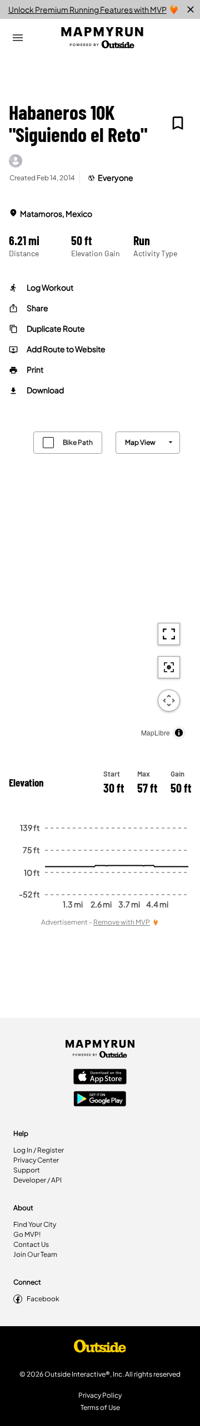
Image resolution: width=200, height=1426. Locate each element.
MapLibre (155, 732)
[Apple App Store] (100, 1078)
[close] (190, 9)
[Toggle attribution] (179, 732)
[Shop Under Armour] (100, 1348)
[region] (100, 582)
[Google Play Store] (100, 1100)
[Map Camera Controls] (169, 700)
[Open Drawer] (17, 37)
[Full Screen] (169, 634)
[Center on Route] (169, 667)
